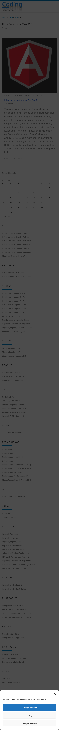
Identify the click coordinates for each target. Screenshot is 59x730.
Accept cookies (29, 707)
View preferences (29, 723)
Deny (29, 715)
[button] (54, 693)
